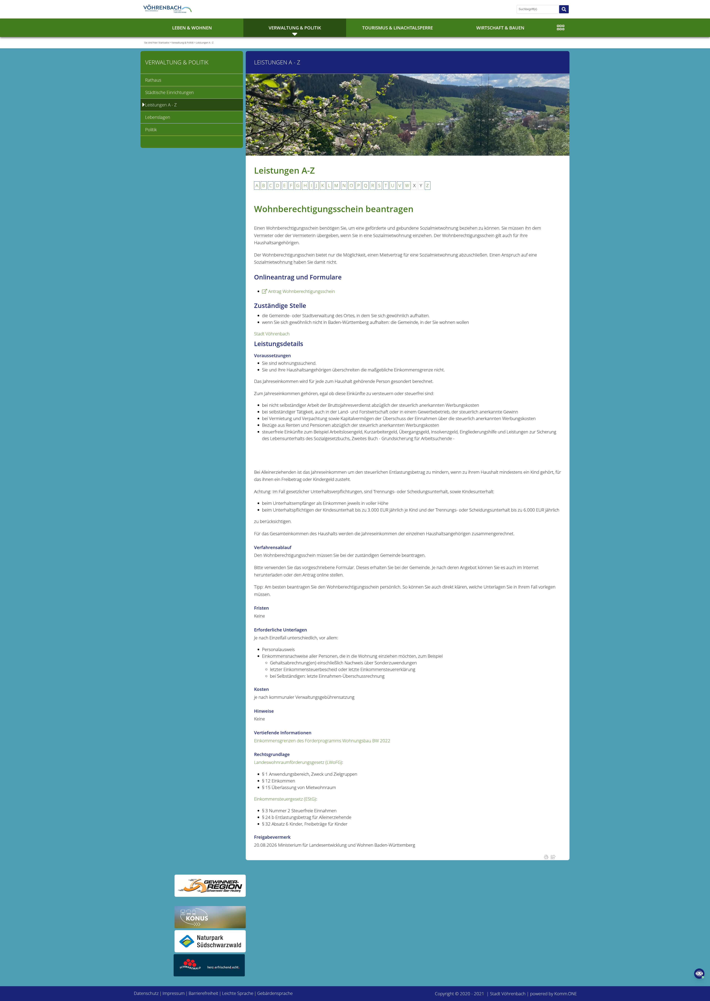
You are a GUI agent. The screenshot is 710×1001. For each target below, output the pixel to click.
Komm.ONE (565, 993)
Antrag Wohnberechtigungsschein (301, 291)
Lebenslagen (157, 117)
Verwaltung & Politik (295, 28)
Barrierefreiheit (203, 993)
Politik (151, 129)
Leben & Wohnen (192, 28)
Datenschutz (146, 993)
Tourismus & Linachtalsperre (397, 28)
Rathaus (153, 80)
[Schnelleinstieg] (560, 28)
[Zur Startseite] (168, 9)
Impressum (174, 993)
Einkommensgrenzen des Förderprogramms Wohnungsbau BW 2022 (322, 740)
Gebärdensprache (275, 993)
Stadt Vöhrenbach (272, 334)
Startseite (163, 42)
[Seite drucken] (547, 857)
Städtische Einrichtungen (169, 92)
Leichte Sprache (237, 993)
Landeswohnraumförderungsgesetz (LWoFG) (298, 762)
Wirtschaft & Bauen (500, 28)
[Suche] (564, 9)
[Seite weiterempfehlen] (554, 857)
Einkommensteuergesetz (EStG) (285, 799)
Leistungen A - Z (204, 42)
